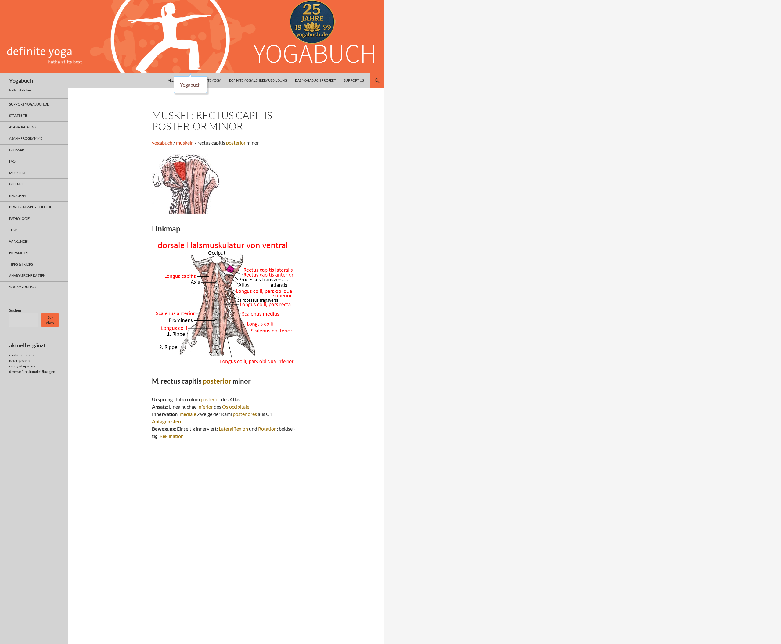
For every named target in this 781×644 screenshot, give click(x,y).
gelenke (16, 184)
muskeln (185, 142)
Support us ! (355, 80)
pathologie (19, 218)
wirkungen (19, 241)
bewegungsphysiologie (30, 207)
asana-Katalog (22, 127)
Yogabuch (21, 80)
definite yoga (209, 80)
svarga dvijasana (22, 366)
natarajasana (19, 360)
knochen (17, 196)
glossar (16, 150)
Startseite (18, 115)
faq (12, 161)
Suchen (15, 310)
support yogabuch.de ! (30, 104)
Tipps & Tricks (21, 264)
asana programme (25, 138)
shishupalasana (21, 355)
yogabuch (162, 142)
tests (13, 230)
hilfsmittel (19, 253)
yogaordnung (22, 287)
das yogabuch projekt (315, 80)
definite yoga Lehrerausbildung (258, 80)
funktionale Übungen (38, 371)
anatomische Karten (27, 275)
